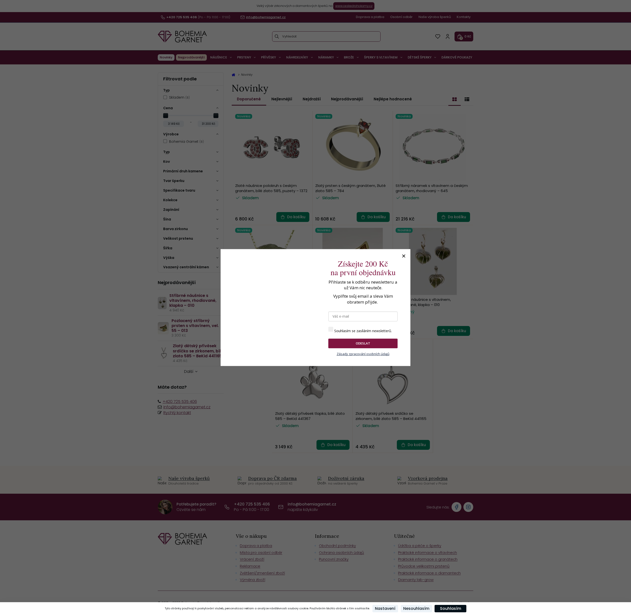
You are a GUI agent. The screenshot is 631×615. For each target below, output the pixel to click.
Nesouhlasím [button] (416, 608)
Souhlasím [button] (450, 608)
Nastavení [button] (385, 608)
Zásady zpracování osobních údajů (363, 354)
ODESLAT (363, 343)
